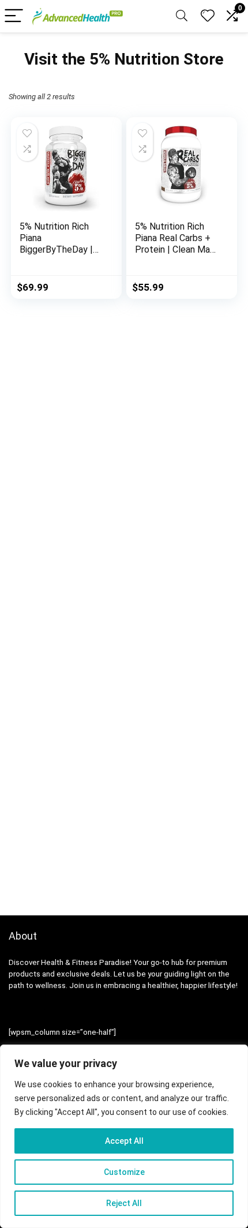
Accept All (124, 1141)
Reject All (124, 1203)
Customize (124, 1172)
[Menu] (14, 16)
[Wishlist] (208, 16)
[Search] (182, 16)
